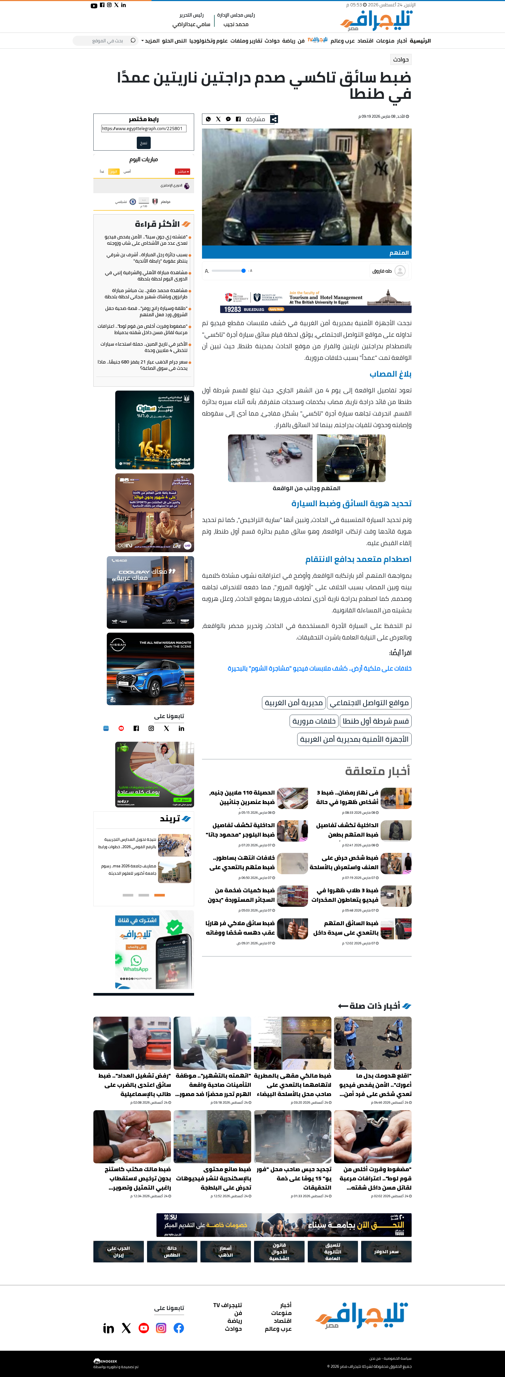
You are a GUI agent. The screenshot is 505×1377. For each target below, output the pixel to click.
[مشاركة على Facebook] (179, 1328)
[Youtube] (121, 728)
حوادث (272, 40)
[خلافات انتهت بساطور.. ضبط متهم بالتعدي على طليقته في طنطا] (292, 863)
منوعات (385, 40)
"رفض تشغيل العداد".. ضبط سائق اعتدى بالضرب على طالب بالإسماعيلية (135, 1085)
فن (301, 40)
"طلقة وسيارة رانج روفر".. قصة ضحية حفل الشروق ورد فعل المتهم (146, 311)
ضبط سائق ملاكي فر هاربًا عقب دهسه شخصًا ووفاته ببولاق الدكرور (240, 928)
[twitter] (166, 728)
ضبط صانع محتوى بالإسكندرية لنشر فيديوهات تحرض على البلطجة (213, 1178)
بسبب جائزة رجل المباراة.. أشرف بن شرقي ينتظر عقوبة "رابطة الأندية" (147, 258)
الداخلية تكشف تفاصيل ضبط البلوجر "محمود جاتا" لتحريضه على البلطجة (240, 830)
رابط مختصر (144, 119)
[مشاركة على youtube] (94, 6)
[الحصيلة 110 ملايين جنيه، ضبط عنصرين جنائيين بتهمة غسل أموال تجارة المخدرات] (292, 798)
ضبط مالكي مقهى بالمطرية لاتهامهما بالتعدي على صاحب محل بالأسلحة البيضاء (292, 1085)
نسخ (143, 143)
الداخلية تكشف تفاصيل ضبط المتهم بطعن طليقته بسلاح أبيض (347, 830)
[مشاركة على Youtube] (144, 1328)
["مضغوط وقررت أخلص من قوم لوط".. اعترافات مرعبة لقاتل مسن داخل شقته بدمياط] (373, 1136)
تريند (170, 818)
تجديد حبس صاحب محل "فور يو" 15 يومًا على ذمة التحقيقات (294, 1178)
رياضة (288, 40)
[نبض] (106, 728)
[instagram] (151, 728)
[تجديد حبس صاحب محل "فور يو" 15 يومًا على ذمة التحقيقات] (292, 1136)
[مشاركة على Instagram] (161, 1328)
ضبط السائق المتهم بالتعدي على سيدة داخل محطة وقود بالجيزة (345, 928)
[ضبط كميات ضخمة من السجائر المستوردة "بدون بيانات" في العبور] (292, 896)
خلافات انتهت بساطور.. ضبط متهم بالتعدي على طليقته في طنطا (242, 863)
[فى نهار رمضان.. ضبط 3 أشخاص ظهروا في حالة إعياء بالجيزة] (396, 798)
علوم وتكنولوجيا (208, 40)
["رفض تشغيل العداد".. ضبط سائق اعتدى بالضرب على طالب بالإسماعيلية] (132, 1043)
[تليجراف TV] (318, 40)
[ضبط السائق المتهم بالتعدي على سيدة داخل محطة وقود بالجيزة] (396, 928)
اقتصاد (365, 40)
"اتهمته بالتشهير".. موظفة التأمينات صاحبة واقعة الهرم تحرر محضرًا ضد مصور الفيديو (213, 1085)
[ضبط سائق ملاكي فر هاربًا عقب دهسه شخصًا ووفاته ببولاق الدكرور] (292, 928)
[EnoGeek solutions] (115, 1361)
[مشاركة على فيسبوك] (102, 5)
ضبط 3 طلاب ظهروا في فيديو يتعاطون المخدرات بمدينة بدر (344, 896)
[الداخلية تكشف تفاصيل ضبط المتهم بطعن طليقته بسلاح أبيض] (396, 831)
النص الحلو (174, 40)
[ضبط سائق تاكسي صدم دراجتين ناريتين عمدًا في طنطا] (228, 119)
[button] (159, 895)
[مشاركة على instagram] (109, 5)
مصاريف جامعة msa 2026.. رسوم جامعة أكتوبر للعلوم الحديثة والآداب (128, 873)
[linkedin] (181, 728)
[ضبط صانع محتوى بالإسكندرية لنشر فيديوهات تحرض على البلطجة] (212, 1136)
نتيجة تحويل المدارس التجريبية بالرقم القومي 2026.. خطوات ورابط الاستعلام (127, 847)
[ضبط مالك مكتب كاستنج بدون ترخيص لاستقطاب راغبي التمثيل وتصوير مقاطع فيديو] (132, 1136)
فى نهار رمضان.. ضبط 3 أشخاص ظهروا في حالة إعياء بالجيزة (347, 798)
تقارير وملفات (246, 40)
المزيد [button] (152, 40)
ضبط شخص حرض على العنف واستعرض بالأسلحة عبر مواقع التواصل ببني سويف (344, 863)
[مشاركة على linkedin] (123, 5)
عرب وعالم (343, 40)
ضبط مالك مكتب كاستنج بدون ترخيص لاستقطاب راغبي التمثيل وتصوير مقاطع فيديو (138, 1178)
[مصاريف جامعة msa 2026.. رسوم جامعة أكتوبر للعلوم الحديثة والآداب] (174, 872)
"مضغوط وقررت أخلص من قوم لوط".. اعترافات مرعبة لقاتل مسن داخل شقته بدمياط (143, 329)
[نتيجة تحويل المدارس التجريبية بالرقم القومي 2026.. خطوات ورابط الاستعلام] (174, 845)
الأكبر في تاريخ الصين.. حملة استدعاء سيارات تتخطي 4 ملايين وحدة (144, 347)
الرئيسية (420, 40)
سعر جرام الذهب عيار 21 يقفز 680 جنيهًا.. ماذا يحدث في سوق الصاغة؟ (143, 365)
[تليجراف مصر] (376, 21)
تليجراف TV (227, 1305)
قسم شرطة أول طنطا (376, 721)
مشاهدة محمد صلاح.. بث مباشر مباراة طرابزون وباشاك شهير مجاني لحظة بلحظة (146, 293)
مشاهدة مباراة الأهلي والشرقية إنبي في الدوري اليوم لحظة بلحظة (146, 275)
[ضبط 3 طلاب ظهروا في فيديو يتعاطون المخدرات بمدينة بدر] (396, 896)
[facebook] (136, 728)
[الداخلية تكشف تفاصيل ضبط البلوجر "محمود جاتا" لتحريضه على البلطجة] (292, 831)
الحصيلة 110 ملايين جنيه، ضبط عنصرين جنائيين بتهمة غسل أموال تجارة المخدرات (242, 798)
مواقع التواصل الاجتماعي (369, 702)
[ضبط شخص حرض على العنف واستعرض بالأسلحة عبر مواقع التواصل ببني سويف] (396, 863)
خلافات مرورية (314, 721)
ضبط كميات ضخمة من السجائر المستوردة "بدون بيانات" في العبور (241, 896)
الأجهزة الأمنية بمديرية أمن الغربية (354, 739)
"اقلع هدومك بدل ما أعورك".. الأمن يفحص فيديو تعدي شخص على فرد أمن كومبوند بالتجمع (375, 1085)
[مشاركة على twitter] (116, 5)
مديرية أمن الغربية (294, 702)
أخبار (402, 40)
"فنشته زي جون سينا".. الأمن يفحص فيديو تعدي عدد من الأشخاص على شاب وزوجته (146, 240)
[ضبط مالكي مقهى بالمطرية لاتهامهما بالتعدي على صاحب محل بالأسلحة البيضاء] (292, 1043)
